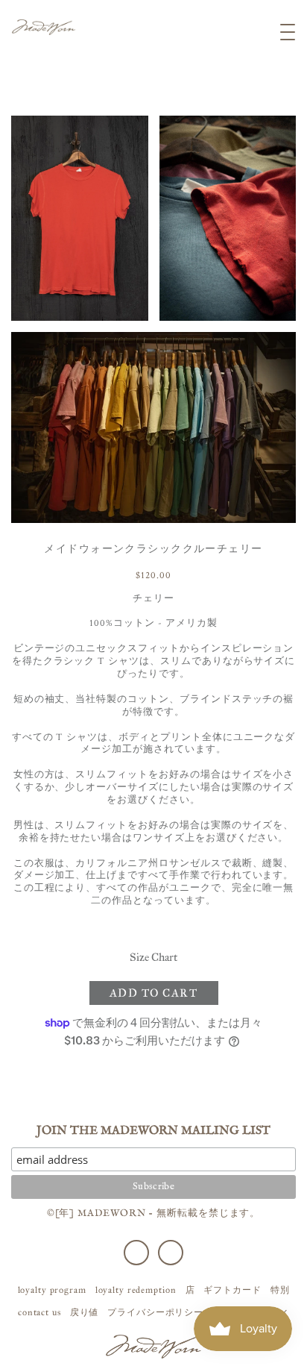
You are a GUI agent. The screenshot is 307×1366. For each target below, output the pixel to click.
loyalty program (52, 1290)
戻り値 (84, 1312)
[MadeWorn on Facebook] (136, 1252)
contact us (39, 1312)
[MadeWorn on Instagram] (170, 1252)
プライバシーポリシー (155, 1312)
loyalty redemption (136, 1290)
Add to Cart (154, 993)
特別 (280, 1290)
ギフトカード (232, 1290)
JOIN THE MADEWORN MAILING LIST (153, 1131)
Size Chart (153, 957)
